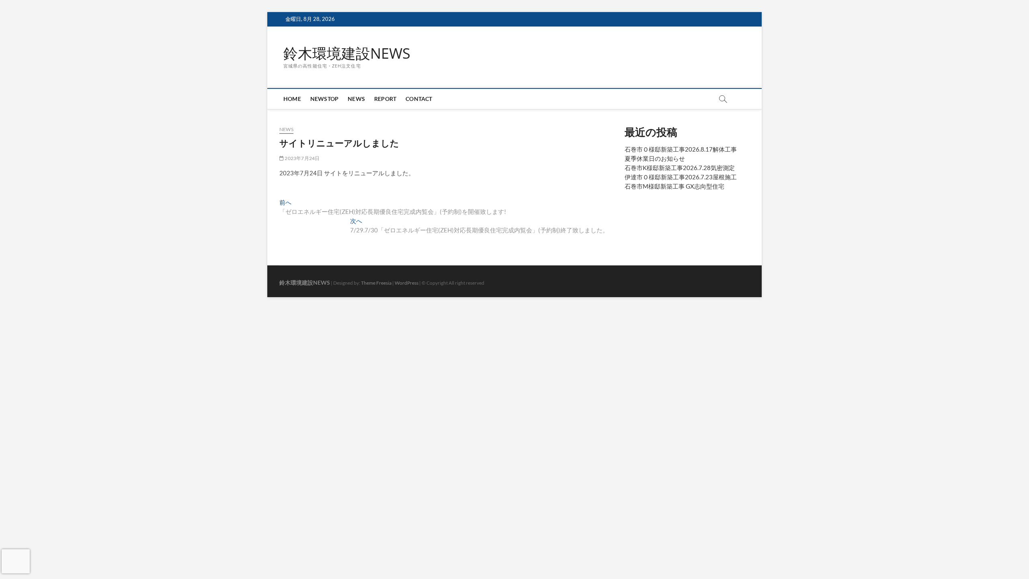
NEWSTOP (324, 98)
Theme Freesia (376, 283)
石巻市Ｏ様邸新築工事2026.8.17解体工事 (681, 149)
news (286, 129)
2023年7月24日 (302, 158)
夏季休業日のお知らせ (655, 158)
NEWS (356, 98)
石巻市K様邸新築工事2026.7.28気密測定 (680, 167)
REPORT (385, 98)
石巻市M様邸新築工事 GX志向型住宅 (674, 186)
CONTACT (419, 98)
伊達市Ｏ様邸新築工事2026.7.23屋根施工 (681, 177)
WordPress (406, 283)
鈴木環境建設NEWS (346, 53)
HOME (292, 98)
